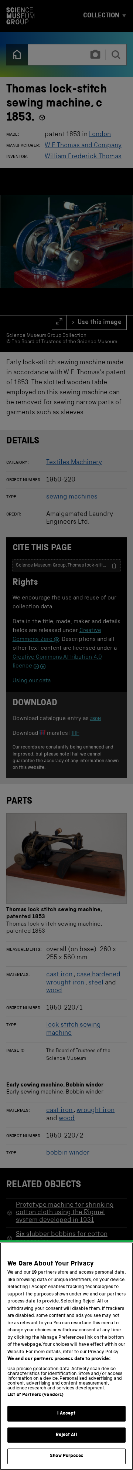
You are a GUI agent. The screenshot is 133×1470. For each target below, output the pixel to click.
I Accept (66, 1413)
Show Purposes (66, 1456)
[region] (66, 1356)
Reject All (66, 1435)
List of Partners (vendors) (35, 1395)
